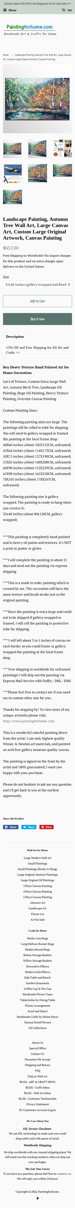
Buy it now (38, 319)
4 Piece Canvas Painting (37, 891)
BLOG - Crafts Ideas (38, 1087)
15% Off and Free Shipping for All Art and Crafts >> (37, 350)
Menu (12, 10)
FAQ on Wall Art (37, 1076)
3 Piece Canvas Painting (37, 886)
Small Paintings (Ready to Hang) (37, 869)
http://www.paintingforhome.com (29, 721)
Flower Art (37, 914)
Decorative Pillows (37, 966)
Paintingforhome (48, 1191)
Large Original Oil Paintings (37, 880)
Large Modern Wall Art (37, 858)
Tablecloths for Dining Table (37, 1000)
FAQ (37, 1070)
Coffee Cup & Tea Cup (37, 989)
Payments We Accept (37, 1059)
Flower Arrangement (37, 1005)
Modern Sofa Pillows (37, 972)
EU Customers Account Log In (37, 1110)
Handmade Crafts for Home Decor (37, 1017)
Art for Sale (38, 919)
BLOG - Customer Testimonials (37, 1098)
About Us (37, 1043)
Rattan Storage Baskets (37, 955)
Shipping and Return (37, 1065)
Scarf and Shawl (37, 1011)
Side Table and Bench (37, 977)
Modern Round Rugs (37, 949)
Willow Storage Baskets (37, 960)
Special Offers (37, 1048)
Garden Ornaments (37, 983)
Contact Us (37, 1054)
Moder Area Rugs (37, 938)
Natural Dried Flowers (37, 1022)
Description (15, 337)
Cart (69, 10)
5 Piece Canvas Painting (37, 897)
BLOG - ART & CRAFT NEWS (37, 1082)
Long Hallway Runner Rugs (37, 944)
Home (6, 55)
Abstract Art (37, 903)
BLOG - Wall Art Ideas (37, 1093)
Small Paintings (37, 863)
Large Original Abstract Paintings (37, 874)
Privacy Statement (37, 1104)
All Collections (37, 1028)
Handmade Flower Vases (38, 994)
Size (6, 277)
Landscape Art (37, 908)
